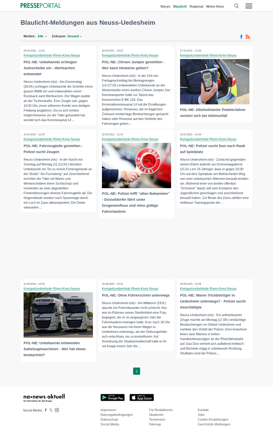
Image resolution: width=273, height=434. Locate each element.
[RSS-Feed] (247, 37)
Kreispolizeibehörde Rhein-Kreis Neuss (52, 55)
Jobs (201, 414)
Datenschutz (109, 419)
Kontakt (203, 410)
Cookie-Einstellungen (213, 419)
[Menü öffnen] (248, 6)
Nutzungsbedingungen (117, 414)
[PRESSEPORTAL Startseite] (41, 5)
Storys (165, 6)
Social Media (110, 424)
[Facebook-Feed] (241, 37)
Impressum (108, 410)
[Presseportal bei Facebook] (44, 410)
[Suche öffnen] (236, 6)
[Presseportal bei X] (50, 410)
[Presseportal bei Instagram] (56, 409)
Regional (196, 6)
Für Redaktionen (161, 410)
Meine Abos (215, 6)
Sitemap (155, 424)
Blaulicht (180, 6)
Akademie (156, 414)
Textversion (157, 419)
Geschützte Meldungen (214, 424)
